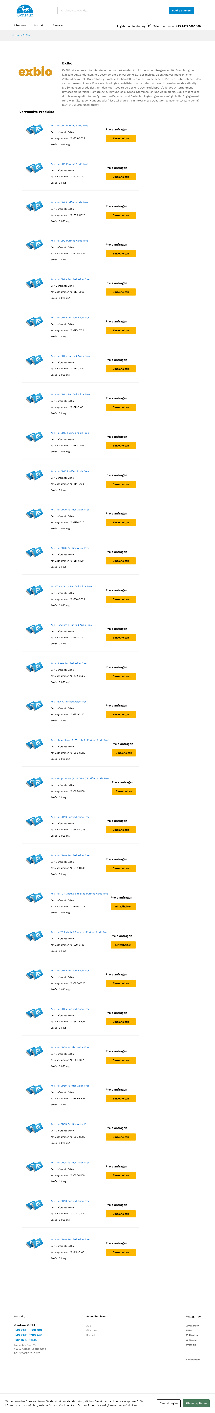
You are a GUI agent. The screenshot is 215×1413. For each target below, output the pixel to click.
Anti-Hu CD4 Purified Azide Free (69, 125)
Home (15, 35)
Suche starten (181, 10)
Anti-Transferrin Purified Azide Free (71, 586)
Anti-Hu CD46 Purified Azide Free (70, 817)
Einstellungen (169, 1403)
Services (58, 25)
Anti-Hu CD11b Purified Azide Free (70, 356)
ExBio (71, 132)
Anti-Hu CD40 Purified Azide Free (70, 1201)
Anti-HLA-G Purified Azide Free (69, 663)
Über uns (20, 25)
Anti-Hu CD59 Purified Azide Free (70, 1047)
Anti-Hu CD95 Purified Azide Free (70, 1124)
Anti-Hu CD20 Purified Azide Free (70, 509)
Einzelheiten (121, 138)
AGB (88, 1325)
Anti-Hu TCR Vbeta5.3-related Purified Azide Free (79, 893)
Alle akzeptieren (196, 1403)
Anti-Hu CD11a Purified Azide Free (70, 279)
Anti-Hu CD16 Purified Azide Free (70, 433)
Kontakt (39, 25)
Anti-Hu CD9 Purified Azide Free (69, 202)
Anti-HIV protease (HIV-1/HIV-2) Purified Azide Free (80, 740)
